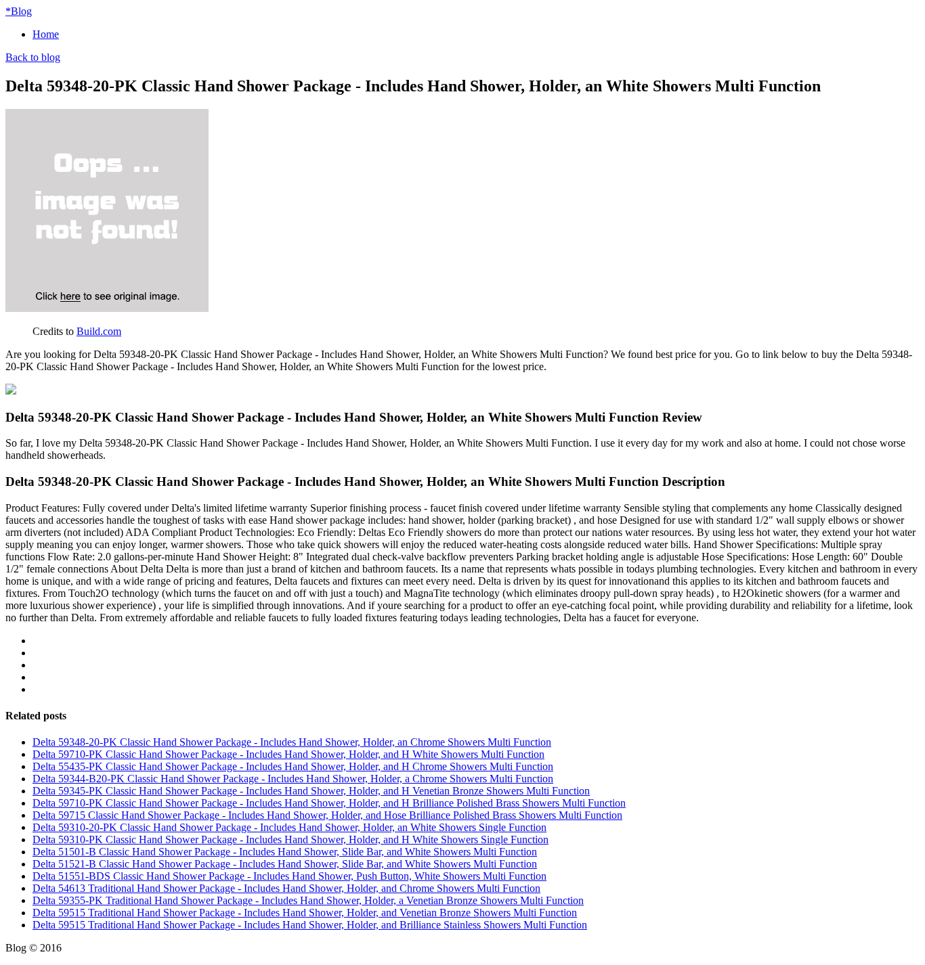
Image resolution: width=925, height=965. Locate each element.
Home (46, 34)
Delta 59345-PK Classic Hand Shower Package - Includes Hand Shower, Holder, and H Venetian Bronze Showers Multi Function (311, 790)
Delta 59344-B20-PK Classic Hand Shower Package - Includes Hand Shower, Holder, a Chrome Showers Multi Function (293, 778)
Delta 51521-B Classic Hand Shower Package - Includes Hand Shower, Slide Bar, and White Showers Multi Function (285, 864)
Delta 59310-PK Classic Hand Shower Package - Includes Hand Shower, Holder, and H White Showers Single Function (290, 839)
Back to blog (32, 57)
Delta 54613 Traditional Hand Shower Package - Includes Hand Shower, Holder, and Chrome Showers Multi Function (286, 888)
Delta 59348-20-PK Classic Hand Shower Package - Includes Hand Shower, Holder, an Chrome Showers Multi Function (292, 742)
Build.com (99, 331)
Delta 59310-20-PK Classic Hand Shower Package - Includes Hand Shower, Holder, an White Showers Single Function (289, 827)
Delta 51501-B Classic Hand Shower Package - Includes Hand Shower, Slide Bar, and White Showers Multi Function (285, 851)
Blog (18, 11)
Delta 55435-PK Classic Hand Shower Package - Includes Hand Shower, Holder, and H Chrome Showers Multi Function (293, 766)
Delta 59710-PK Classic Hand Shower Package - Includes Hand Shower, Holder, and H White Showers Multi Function (288, 754)
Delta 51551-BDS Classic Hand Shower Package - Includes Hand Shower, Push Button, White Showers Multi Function (289, 876)
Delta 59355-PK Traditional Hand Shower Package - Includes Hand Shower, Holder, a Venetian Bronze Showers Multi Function (308, 900)
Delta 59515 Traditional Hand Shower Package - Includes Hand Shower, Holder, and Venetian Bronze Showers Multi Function (305, 912)
